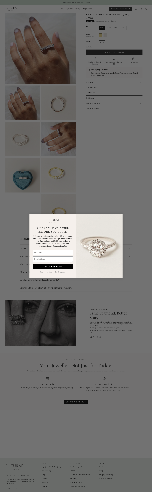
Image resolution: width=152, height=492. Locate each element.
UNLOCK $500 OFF (53, 266)
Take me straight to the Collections (52, 272)
